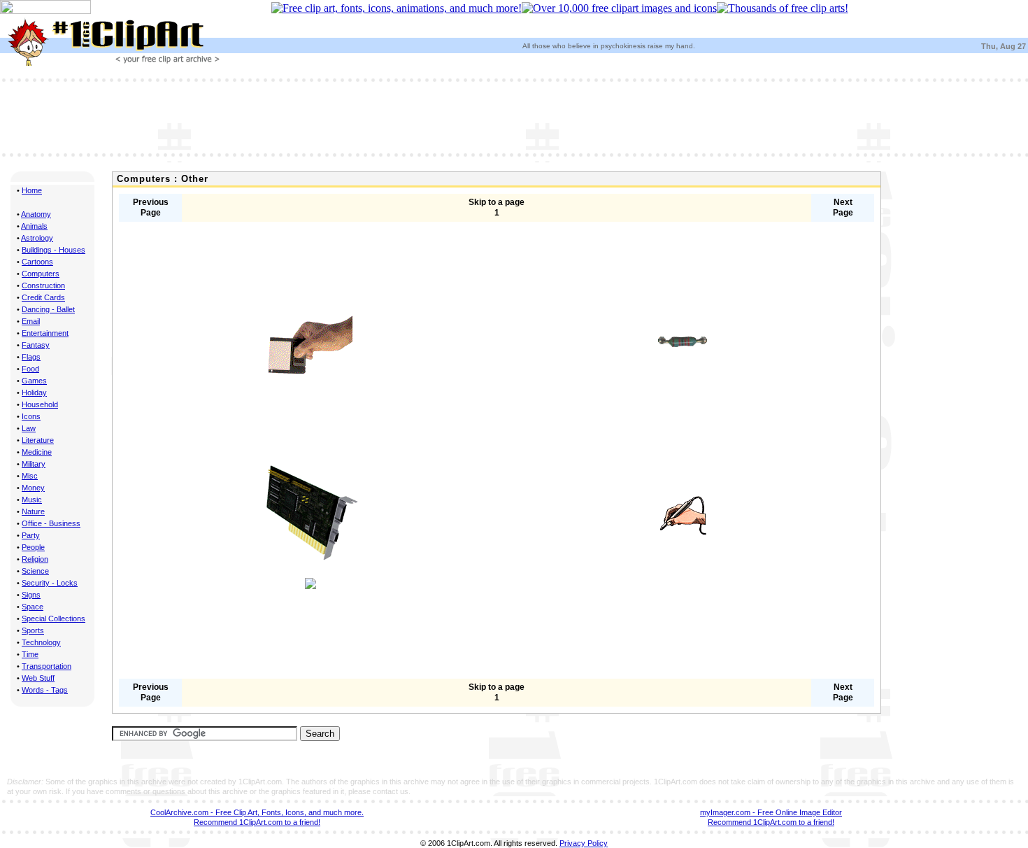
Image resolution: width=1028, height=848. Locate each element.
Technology (41, 642)
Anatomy (36, 214)
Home (32, 190)
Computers (40, 273)
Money (33, 487)
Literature (38, 440)
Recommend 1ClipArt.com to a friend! (257, 822)
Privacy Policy (583, 843)
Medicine (37, 452)
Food (30, 369)
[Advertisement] (514, 116)
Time (30, 654)
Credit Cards (43, 297)
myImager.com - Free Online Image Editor (771, 812)
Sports (33, 630)
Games (34, 380)
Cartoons (37, 261)
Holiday (34, 392)
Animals (34, 226)
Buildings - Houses (53, 250)
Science (35, 571)
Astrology (37, 238)
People (33, 547)
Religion (35, 559)
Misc (30, 476)
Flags (31, 357)
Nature (33, 511)
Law (29, 428)
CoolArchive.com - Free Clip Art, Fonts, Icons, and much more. (257, 812)
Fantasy (36, 345)
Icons (31, 416)
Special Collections (53, 618)
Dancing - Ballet (48, 309)
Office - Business (51, 523)
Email (31, 321)
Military (33, 464)
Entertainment (45, 333)
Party (31, 535)
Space (32, 606)
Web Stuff (38, 678)
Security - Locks (50, 583)
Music (32, 499)
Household (40, 404)
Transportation (46, 666)
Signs (31, 595)
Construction (43, 285)
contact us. (392, 791)
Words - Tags (45, 690)
